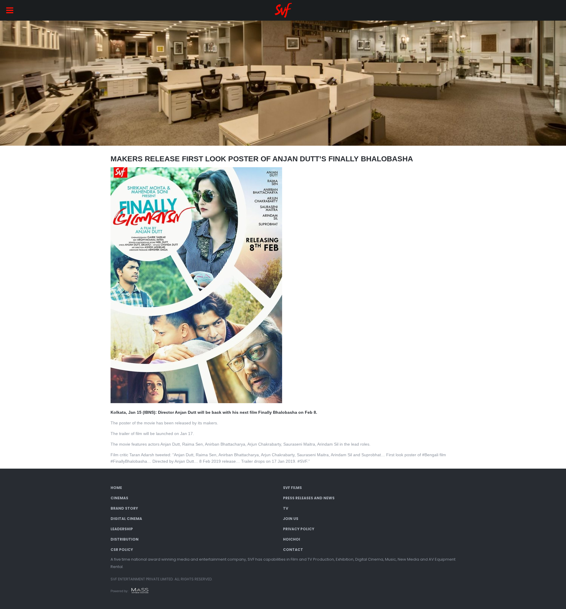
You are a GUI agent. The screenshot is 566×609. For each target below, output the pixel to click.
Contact (293, 549)
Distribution (125, 539)
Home (116, 487)
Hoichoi (291, 539)
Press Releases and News (309, 497)
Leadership (122, 528)
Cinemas (119, 497)
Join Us (290, 518)
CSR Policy (122, 549)
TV (285, 508)
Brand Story (124, 508)
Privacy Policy (298, 528)
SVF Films (292, 487)
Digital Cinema (126, 518)
